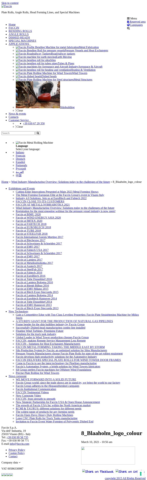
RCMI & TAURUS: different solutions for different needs (48, 408)
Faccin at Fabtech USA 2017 (32, 250)
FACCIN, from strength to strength (35, 398)
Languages (136, 24)
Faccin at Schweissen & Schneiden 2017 (39, 243)
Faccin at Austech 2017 (29, 266)
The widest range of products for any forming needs (45, 411)
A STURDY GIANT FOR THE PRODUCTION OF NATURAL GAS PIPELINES (64, 321)
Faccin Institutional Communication (36, 389)
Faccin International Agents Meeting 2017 (39, 237)
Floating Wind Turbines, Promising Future (39, 330)
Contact (13, 456)
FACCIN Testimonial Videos (32, 392)
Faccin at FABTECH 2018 (31, 224)
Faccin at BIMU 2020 (28, 214)
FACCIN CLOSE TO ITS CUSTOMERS (40, 201)
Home (4, 181)
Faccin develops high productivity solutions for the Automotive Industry (56, 356)
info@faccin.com (19, 443)
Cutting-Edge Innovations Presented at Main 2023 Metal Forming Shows (57, 191)
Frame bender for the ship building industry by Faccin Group (50, 324)
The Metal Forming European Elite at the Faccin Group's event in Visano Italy (60, 194)
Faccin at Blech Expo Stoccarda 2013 (37, 308)
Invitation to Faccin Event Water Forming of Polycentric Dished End (54, 421)
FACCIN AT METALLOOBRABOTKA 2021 (43, 204)
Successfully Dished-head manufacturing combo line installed (50, 327)
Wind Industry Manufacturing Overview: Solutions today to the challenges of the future (60, 181)
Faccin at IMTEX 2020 (29, 220)
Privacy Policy (17, 449)
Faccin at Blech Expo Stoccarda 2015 (37, 292)
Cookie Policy (17, 453)
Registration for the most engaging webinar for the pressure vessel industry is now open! (65, 211)
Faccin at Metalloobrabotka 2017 (34, 262)
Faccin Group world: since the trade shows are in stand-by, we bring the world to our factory (68, 382)
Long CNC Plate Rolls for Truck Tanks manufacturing (46, 418)
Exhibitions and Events (22, 188)
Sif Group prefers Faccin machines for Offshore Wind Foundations (53, 369)
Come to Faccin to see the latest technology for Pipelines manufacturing (56, 363)
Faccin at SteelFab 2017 (29, 269)
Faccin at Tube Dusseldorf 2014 (34, 301)
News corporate (18, 376)
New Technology (18, 311)
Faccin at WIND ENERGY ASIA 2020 (38, 217)
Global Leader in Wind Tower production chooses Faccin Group (52, 337)
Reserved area (137, 21)
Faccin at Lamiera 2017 (29, 259)
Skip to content (9, 2)
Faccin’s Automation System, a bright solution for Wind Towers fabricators (58, 366)
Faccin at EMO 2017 (28, 246)
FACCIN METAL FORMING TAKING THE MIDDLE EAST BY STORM (60, 347)
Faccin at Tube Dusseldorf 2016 (34, 279)
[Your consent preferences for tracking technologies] (140, 473)
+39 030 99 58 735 (17, 437)
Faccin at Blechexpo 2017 (30, 240)
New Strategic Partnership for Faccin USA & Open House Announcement (58, 402)
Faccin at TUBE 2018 (28, 230)
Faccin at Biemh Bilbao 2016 (32, 285)
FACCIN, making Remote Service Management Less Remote (51, 340)
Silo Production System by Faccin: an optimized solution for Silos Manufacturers (61, 350)
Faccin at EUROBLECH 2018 (33, 227)
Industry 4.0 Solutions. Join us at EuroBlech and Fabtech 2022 (51, 198)
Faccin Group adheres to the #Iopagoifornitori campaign (47, 385)
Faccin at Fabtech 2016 (29, 272)
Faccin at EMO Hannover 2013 (34, 305)
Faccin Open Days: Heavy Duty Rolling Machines (44, 415)
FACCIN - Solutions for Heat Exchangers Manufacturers (48, 343)
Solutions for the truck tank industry (36, 334)
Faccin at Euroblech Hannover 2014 (36, 298)
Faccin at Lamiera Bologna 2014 (34, 295)
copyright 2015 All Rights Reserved (125, 478)
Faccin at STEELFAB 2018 (32, 233)
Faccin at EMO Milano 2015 (32, 288)
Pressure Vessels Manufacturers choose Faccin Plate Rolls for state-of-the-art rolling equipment (69, 353)
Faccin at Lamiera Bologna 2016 (34, 282)
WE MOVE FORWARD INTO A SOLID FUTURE (46, 379)
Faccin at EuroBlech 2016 (30, 275)
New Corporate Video (28, 395)
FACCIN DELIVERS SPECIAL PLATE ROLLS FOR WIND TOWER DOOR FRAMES (68, 360)
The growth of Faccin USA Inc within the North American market (53, 405)
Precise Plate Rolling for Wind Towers (37, 372)
